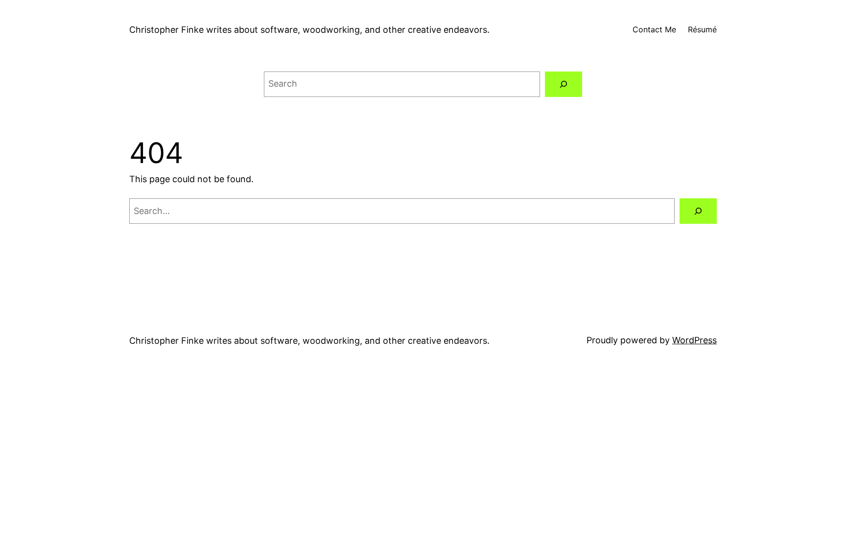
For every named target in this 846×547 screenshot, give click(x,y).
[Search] (563, 84)
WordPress (694, 340)
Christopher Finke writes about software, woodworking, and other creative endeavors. (309, 29)
